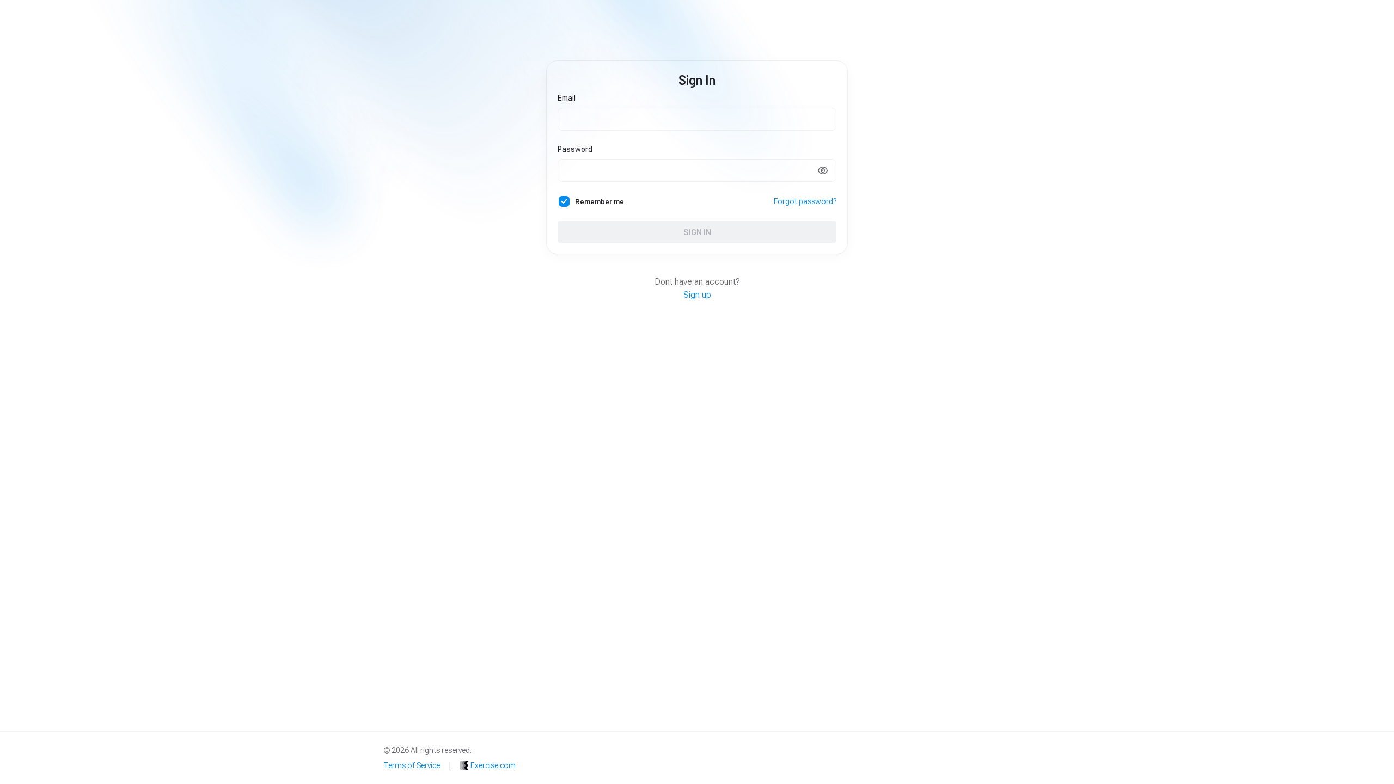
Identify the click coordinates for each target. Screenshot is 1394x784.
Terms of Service (411, 765)
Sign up (697, 295)
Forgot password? (805, 201)
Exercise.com (493, 765)
